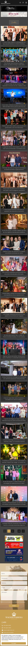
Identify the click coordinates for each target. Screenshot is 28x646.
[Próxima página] (23, 531)
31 (19, 531)
